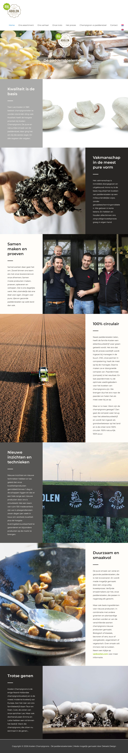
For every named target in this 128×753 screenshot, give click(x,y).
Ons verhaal (43, 25)
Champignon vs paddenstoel (93, 25)
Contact (114, 25)
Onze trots (57, 25)
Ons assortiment (26, 25)
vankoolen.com (100, 654)
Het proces (71, 25)
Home (12, 25)
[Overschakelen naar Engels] (123, 29)
